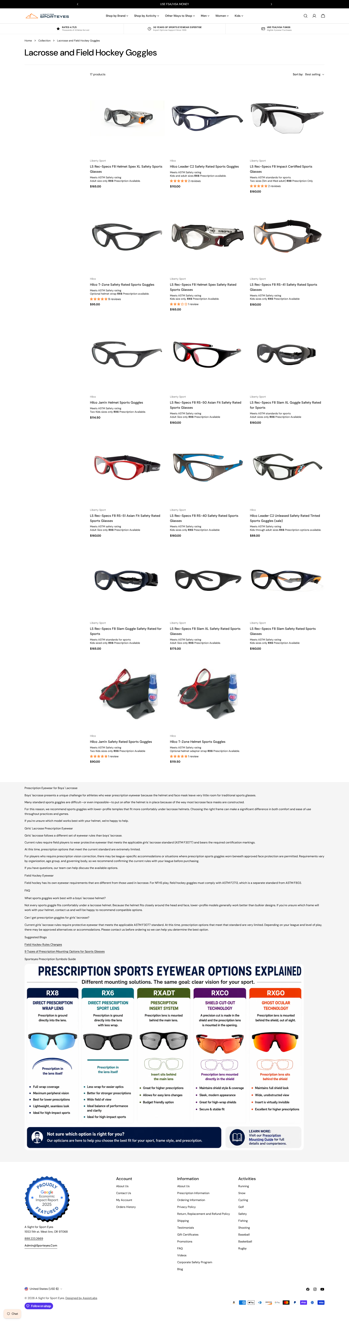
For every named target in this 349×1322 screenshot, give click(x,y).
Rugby (242, 1248)
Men (204, 16)
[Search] (305, 15)
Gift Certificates (187, 1234)
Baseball (244, 1234)
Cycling (243, 1200)
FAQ (180, 1248)
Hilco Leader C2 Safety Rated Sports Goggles (204, 166)
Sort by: (298, 74)
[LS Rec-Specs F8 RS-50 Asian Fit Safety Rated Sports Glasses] (207, 354)
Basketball (245, 1241)
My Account (124, 1200)
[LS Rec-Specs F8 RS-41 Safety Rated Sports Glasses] (287, 236)
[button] (179, 181)
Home (28, 40)
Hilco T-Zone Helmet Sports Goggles (197, 742)
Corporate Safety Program (194, 1262)
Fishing (243, 1221)
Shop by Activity (145, 16)
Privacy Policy (186, 1207)
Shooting (244, 1228)
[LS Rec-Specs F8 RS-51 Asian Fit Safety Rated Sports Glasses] (127, 467)
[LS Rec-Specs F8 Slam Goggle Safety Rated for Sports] (127, 580)
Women (220, 16)
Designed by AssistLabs (81, 1298)
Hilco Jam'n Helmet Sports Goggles (116, 402)
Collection (44, 40)
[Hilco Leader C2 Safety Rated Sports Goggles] (207, 118)
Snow (241, 1193)
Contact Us (123, 1193)
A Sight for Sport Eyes (49, 1298)
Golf (241, 1207)
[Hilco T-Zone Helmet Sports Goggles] (207, 693)
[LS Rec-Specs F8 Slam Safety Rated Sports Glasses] (287, 580)
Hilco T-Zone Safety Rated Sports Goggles (122, 284)
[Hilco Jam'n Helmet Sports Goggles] (127, 354)
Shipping (183, 1221)
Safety (242, 1214)
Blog (180, 1269)
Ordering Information (191, 1200)
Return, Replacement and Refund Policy (203, 1214)
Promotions (184, 1241)
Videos (181, 1255)
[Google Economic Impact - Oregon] (47, 1199)
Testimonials (185, 1228)
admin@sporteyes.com (41, 1245)
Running (243, 1186)
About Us (122, 1186)
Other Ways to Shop (178, 16)
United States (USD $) (44, 1289)
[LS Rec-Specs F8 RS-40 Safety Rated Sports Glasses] (207, 467)
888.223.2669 (34, 1238)
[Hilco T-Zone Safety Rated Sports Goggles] (127, 236)
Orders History (126, 1207)
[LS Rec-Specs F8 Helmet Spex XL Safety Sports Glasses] (127, 118)
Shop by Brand (115, 16)
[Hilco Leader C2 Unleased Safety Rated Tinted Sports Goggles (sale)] (287, 467)
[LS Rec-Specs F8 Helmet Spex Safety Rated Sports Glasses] (207, 236)
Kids (237, 16)
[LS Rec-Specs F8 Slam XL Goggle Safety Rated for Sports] (287, 354)
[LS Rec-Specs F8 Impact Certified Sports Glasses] (287, 118)
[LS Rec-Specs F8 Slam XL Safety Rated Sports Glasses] (207, 580)
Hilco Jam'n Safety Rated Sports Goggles (121, 742)
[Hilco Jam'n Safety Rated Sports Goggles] (127, 693)
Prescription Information (193, 1193)
